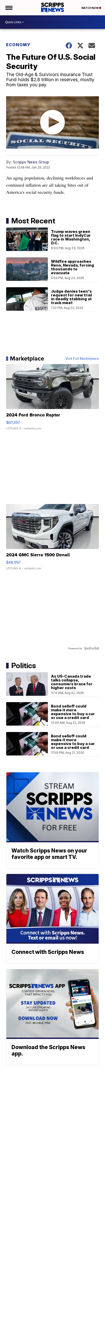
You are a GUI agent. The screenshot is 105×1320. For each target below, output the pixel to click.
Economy (18, 44)
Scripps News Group (31, 162)
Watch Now (90, 7)
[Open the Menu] (8, 7)
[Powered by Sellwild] (91, 648)
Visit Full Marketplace (82, 358)
